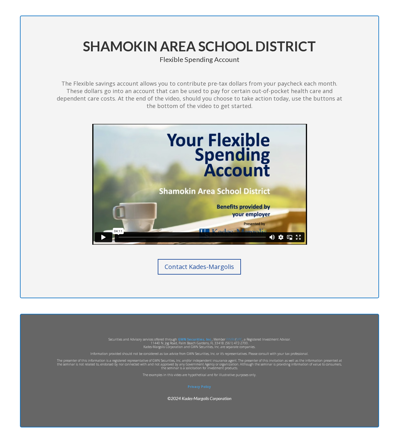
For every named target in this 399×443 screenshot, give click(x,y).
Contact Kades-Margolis (199, 266)
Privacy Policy (199, 386)
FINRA (230, 339)
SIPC (239, 339)
